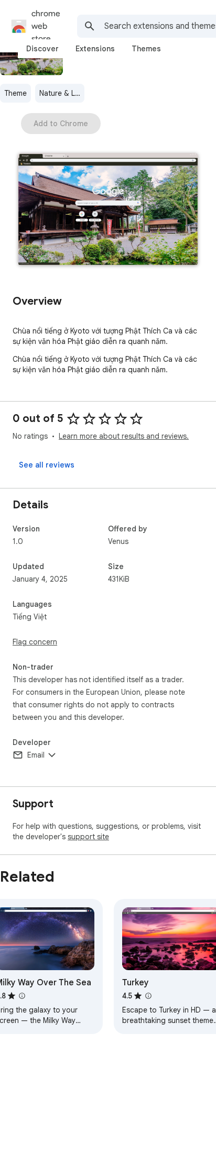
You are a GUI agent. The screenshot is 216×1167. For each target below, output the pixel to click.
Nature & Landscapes (61, 93)
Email (36, 755)
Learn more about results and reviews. (124, 436)
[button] (108, 210)
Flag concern (35, 642)
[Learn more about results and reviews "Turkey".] (148, 995)
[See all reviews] (47, 464)
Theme (15, 93)
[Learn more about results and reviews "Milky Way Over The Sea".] (22, 995)
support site (88, 836)
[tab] (42, 48)
